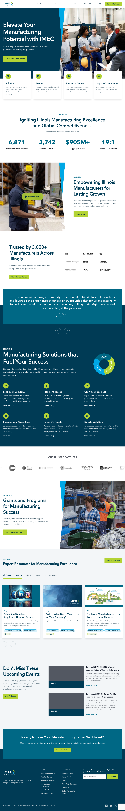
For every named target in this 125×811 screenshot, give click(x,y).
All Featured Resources (12, 575)
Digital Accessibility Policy (68, 792)
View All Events (10, 696)
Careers (64, 780)
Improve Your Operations (45, 785)
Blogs (28, 575)
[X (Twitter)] (115, 805)
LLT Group (51, 805)
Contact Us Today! (113, 4)
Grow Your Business (48, 780)
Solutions (40, 4)
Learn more (7, 406)
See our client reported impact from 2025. (62, 131)
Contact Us (65, 787)
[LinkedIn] (106, 805)
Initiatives (76, 4)
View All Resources (113, 561)
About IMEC (88, 4)
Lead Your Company (48, 773)
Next (67, 330)
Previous (58, 330)
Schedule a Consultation (15, 59)
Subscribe (112, 776)
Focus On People (47, 790)
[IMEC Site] (8, 4)
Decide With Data (47, 793)
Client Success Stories (19, 277)
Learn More (80, 214)
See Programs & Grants (14, 532)
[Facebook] (111, 805)
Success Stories (51, 575)
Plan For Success (46, 777)
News (38, 575)
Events (66, 4)
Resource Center (54, 4)
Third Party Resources (69, 784)
